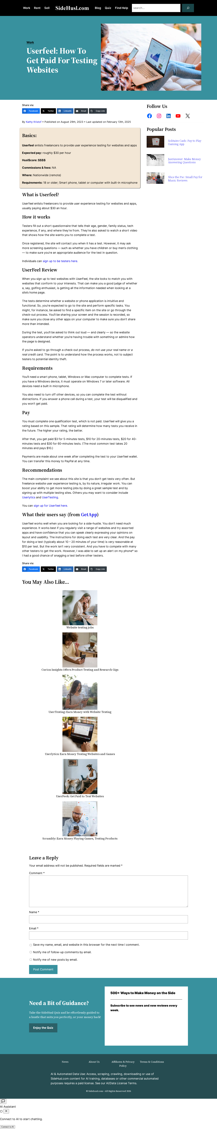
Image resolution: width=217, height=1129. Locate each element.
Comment (37, 873)
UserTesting (50, 497)
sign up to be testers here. (60, 261)
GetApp (89, 514)
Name (34, 912)
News (65, 1061)
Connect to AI (7, 1127)
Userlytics (28, 497)
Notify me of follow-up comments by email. (62, 952)
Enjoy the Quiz (43, 1027)
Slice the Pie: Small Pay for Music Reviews (185, 179)
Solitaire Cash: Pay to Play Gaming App (184, 142)
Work (30, 42)
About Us (94, 1061)
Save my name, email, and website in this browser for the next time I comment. (86, 944)
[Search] (188, 8)
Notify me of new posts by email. (55, 959)
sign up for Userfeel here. (50, 505)
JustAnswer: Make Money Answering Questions (184, 161)
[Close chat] (6, 1111)
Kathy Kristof (33, 121)
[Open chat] (3, 1101)
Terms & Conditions (152, 1061)
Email (33, 928)
